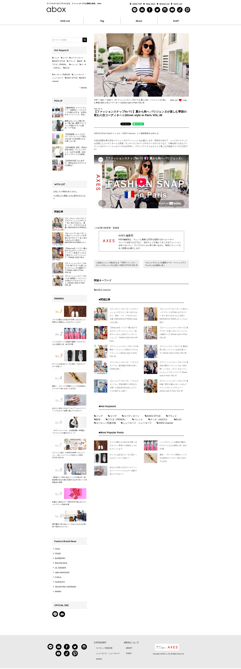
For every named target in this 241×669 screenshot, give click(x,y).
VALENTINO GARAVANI (65, 587)
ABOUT (129, 648)
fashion (99, 659)
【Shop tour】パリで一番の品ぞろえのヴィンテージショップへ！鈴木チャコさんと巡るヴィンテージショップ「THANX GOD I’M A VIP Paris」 (69, 254)
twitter (157, 10)
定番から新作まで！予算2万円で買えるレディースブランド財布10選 (69, 503)
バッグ (56, 58)
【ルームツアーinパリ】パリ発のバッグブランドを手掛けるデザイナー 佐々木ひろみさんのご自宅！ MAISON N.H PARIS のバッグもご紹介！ (69, 239)
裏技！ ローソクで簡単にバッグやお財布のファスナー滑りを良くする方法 (69, 387)
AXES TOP (137, 4)
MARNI (58, 591)
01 (101, 109)
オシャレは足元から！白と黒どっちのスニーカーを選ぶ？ (69, 365)
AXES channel (103, 290)
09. (99, 109)
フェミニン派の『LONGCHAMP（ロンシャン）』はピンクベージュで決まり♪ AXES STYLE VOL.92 (68, 455)
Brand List (164, 4)
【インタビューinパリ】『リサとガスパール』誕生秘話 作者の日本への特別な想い (124, 365)
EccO (67, 68)
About (139, 21)
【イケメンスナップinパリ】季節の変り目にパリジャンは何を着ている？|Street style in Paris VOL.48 (174, 349)
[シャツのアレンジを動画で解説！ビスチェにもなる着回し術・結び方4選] (69, 333)
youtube (172, 10)
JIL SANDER (60, 568)
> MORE (83, 88)
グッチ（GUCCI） (159, 419)
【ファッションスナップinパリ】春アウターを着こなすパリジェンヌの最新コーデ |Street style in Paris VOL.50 (75, 267)
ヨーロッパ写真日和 (62, 74)
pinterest (187, 10)
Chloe (57, 549)
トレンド (74, 64)
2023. (96, 109)
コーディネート (77, 58)
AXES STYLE (59, 61)
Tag (102, 21)
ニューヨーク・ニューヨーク (137, 423)
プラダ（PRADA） (60, 64)
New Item (150, 4)
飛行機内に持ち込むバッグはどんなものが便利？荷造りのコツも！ (69, 525)
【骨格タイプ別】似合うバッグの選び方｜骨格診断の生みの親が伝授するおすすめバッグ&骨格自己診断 (69, 479)
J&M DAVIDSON (62, 572)
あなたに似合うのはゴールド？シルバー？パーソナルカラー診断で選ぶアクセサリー (69, 409)
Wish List (65, 21)
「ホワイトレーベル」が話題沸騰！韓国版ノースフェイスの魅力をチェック (69, 431)
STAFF (129, 653)
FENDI (58, 553)
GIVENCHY (60, 582)
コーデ (65, 58)
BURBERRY (60, 558)
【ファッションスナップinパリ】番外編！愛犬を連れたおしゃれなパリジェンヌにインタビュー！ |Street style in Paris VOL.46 (174, 386)
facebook (150, 10)
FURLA (58, 577)
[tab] (125, 124)
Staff (176, 21)
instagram (165, 10)
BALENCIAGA (61, 563)
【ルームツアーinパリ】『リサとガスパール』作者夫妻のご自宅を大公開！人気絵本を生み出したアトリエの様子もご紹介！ (124, 386)
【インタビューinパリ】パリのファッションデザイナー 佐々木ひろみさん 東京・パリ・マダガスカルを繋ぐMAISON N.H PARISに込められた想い (69, 224)
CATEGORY (100, 642)
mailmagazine (142, 10)
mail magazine (62, 614)
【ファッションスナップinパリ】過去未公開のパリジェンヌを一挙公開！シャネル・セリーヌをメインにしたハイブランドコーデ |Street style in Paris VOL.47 (174, 369)
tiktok (180, 10)
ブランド (72, 61)
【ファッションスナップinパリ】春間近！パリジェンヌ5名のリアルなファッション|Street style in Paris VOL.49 (75, 280)
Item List (178, 4)
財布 (80, 61)
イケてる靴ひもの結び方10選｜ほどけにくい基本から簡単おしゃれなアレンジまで (69, 321)
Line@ (55, 614)
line (135, 10)
